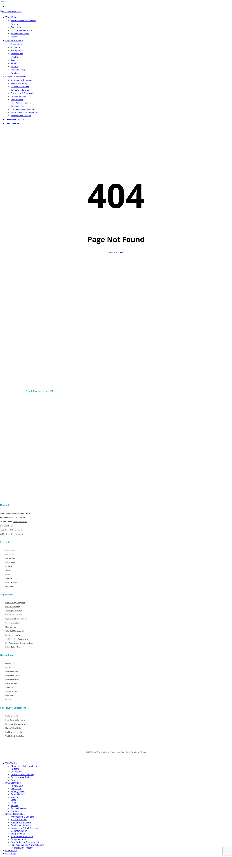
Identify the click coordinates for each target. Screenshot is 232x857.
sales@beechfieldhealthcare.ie (18, 513)
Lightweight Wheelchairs (15, 724)
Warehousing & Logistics (15, 602)
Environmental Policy (21, 777)
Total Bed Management (14, 631)
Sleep (7, 570)
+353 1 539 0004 (20, 521)
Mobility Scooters (12, 715)
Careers (14, 780)
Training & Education (13, 610)
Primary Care (10, 550)
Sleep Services (11, 627)
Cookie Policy (125, 752)
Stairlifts (8, 578)
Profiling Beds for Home (14, 732)
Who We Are (11, 763)
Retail (7, 574)
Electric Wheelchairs (13, 728)
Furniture (9, 586)
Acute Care (9, 554)
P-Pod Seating (11, 683)
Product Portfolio (13, 783)
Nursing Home (11, 558)
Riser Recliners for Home (15, 720)
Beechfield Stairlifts (13, 675)
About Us (9, 687)
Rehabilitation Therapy (14, 647)
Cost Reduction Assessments (16, 639)
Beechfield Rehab (12, 679)
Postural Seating (11, 582)
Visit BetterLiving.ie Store (15, 736)
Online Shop (10, 663)
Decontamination (12, 622)
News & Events (11, 695)
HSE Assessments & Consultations (19, 643)
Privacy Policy (115, 752)
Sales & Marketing (12, 606)
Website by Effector (138, 752)
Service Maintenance (13, 614)
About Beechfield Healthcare (24, 766)
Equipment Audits (12, 635)
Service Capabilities (15, 814)
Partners (15, 769)
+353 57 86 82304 (18, 517)
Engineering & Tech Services (16, 618)
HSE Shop (9, 667)
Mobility (8, 566)
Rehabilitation (11, 562)
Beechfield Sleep (11, 671)
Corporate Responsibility (22, 774)
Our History (16, 772)
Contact (8, 699)
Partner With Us (11, 691)
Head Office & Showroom (10, 529)
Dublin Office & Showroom (10, 534)
